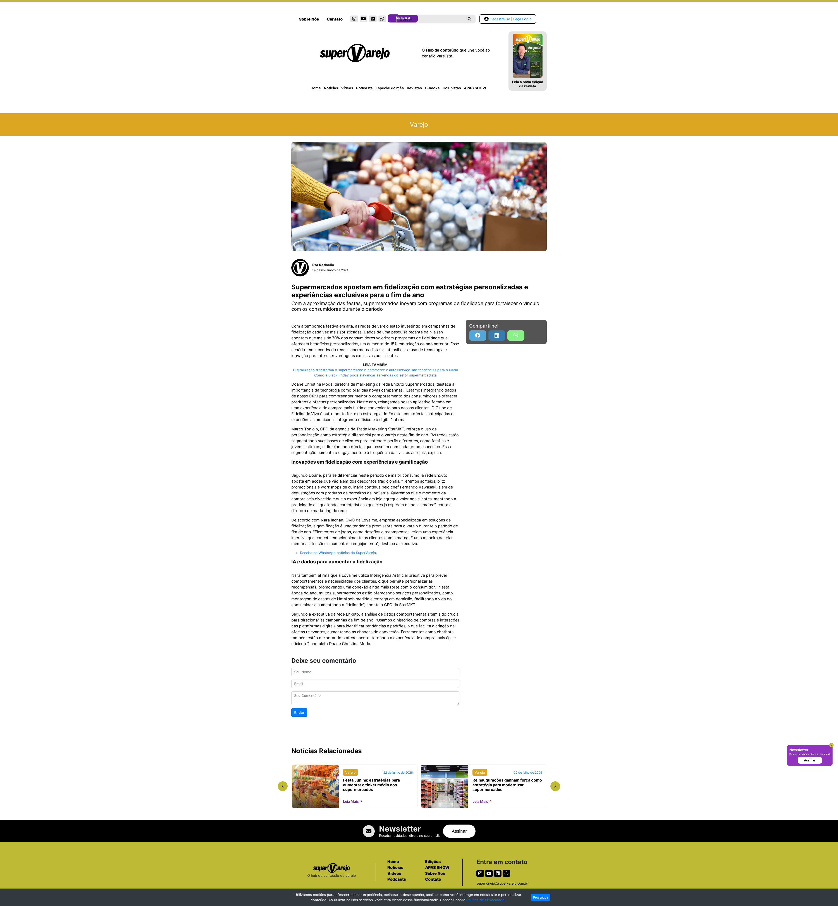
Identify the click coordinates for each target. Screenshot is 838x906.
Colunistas (452, 88)
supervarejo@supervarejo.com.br (502, 883)
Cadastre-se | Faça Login (510, 19)
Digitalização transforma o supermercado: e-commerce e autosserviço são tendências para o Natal (375, 370)
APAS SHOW (475, 88)
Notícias (331, 88)
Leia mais (351, 801)
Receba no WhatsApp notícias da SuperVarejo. (338, 553)
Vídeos (347, 88)
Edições (433, 861)
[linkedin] (373, 19)
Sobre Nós (309, 19)
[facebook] (477, 335)
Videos (394, 873)
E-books (432, 88)
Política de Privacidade (485, 900)
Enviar (299, 712)
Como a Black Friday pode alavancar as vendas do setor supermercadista (375, 375)
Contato (335, 19)
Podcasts (364, 88)
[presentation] (283, 786)
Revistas (414, 88)
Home (316, 88)
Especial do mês (390, 88)
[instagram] (354, 19)
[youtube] (363, 19)
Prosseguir (540, 897)
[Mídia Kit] (391, 19)
